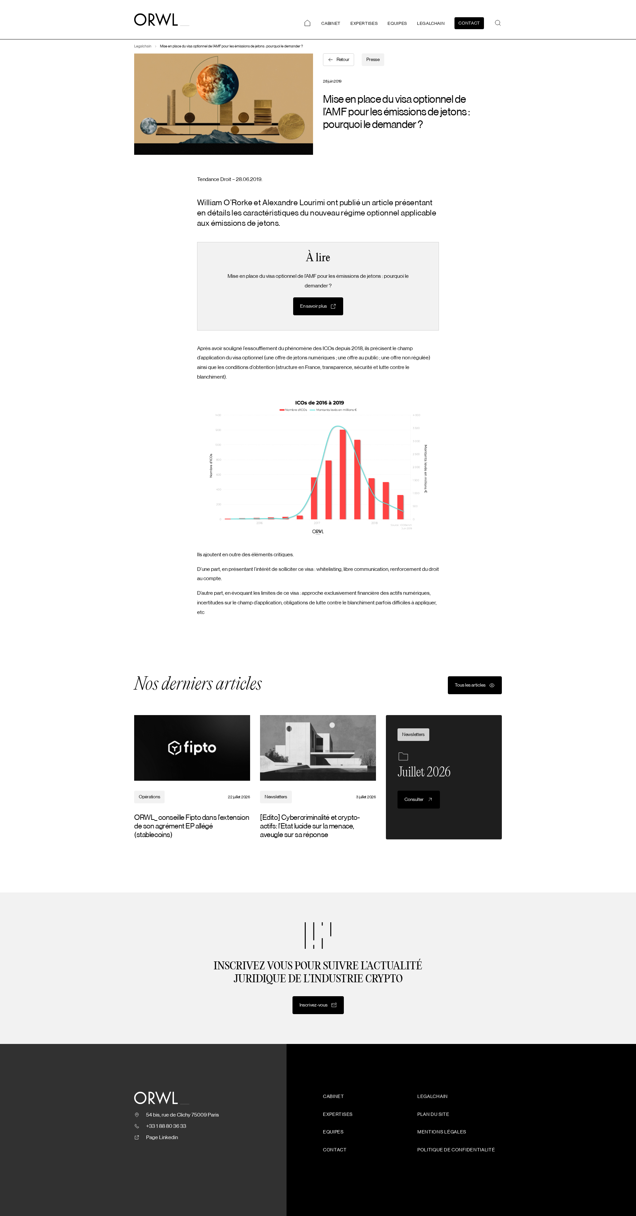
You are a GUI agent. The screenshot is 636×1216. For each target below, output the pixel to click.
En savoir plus (313, 306)
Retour (343, 59)
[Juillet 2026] (444, 777)
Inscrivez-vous (313, 1005)
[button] (498, 23)
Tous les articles (470, 685)
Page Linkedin (162, 1137)
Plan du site (433, 1114)
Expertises (364, 23)
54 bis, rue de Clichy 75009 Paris (182, 1115)
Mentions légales (441, 1132)
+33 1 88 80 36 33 (166, 1126)
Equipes (397, 23)
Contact (469, 23)
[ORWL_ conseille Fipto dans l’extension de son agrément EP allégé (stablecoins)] (192, 777)
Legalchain (431, 23)
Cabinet (331, 23)
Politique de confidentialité (456, 1150)
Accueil (307, 23)
